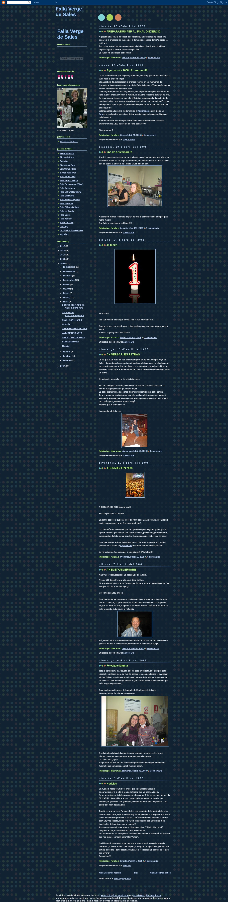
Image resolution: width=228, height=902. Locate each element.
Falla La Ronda (67, 211)
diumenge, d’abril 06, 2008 (134, 771)
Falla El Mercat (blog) (70, 199)
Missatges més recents (110, 873)
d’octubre (67, 276)
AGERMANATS (67, 153)
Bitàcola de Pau (67, 165)
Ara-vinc (64, 161)
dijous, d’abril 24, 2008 (130, 135)
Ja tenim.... (113, 245)
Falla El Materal (67, 196)
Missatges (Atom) (122, 878)
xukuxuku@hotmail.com (115, 895)
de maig (67, 297)
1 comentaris (150, 135)
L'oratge (64, 226)
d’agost (66, 284)
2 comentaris (154, 57)
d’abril (66, 302)
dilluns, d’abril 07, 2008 (133, 648)
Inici (136, 873)
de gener (67, 360)
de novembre (69, 271)
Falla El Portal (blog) (69, 207)
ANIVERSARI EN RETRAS (123, 354)
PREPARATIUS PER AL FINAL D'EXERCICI (133, 31)
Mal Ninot (64, 234)
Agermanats (143, 111)
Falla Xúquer (66, 219)
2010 (62, 255)
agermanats (129, 139)
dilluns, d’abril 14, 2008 (130, 337)
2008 (62, 263)
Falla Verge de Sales (69, 11)
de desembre (69, 267)
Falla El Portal (66, 203)
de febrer (67, 356)
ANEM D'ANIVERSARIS (121, 569)
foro (101, 114)
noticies (127, 865)
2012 (62, 246)
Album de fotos (67, 157)
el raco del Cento (68, 173)
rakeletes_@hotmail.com (147, 895)
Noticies (111, 783)
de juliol (66, 289)
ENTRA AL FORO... (69, 141)
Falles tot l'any (66, 222)
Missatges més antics (160, 873)
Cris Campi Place (68, 169)
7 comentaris (150, 337)
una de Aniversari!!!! (119, 152)
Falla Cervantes (67, 188)
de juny (66, 293)
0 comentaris (156, 451)
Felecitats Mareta (117, 665)
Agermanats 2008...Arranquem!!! (127, 70)
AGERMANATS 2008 (119, 468)
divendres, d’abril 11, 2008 (132, 557)
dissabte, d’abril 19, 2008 (131, 228)
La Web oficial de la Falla (71, 230)
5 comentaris (153, 648)
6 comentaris (153, 557)
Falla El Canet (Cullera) (70, 192)
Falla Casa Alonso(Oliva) (71, 184)
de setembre (69, 280)
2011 (62, 250)
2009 (62, 259)
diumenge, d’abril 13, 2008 (134, 451)
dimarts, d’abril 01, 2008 (131, 861)
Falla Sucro (65, 215)
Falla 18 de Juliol (67, 176)
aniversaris (128, 232)
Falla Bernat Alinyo (69, 180)
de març (67, 352)
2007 (62, 366)
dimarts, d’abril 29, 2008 (133, 57)
